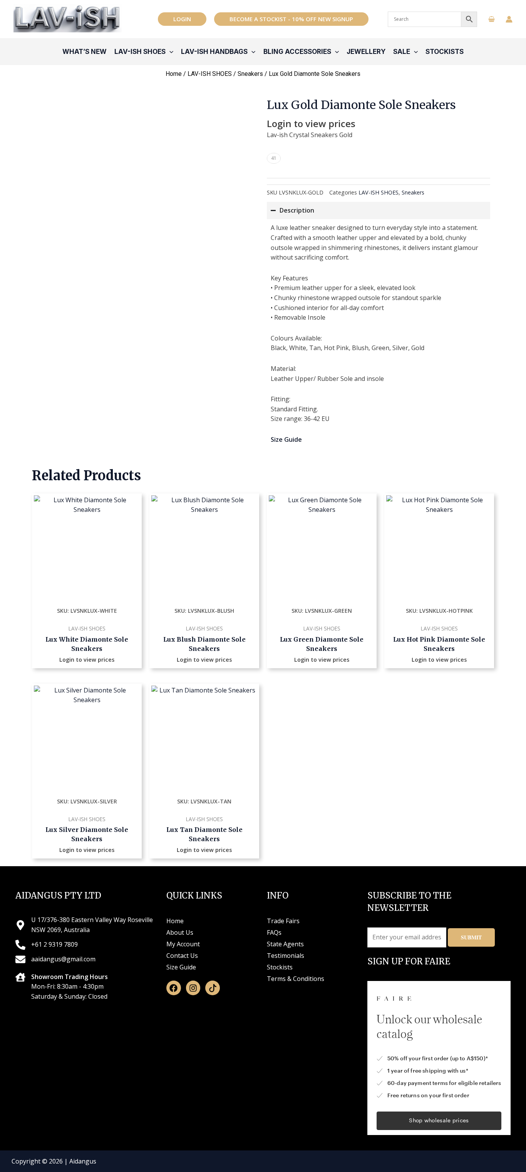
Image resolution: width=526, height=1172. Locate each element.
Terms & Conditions (295, 978)
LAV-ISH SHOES (210, 73)
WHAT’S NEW (84, 51)
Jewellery (366, 51)
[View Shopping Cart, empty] (491, 19)
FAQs (274, 932)
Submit (471, 937)
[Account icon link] (509, 19)
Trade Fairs (283, 921)
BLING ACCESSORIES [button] (297, 51)
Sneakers (250, 73)
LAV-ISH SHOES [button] (140, 51)
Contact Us (182, 955)
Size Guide (181, 967)
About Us (179, 932)
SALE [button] (401, 51)
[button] (182, 19)
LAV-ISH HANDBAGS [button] (214, 51)
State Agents (285, 944)
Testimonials (285, 955)
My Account (183, 944)
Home (174, 73)
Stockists (444, 51)
